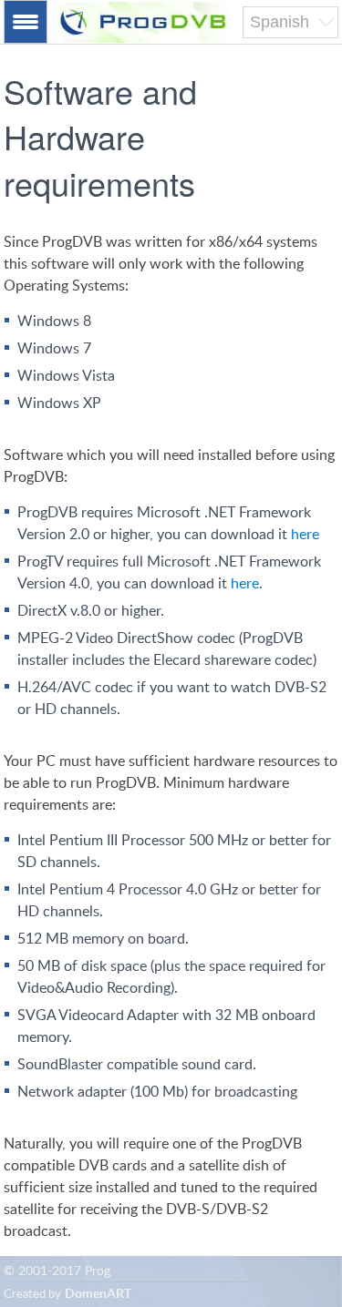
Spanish (279, 22)
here (305, 534)
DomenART (98, 1294)
